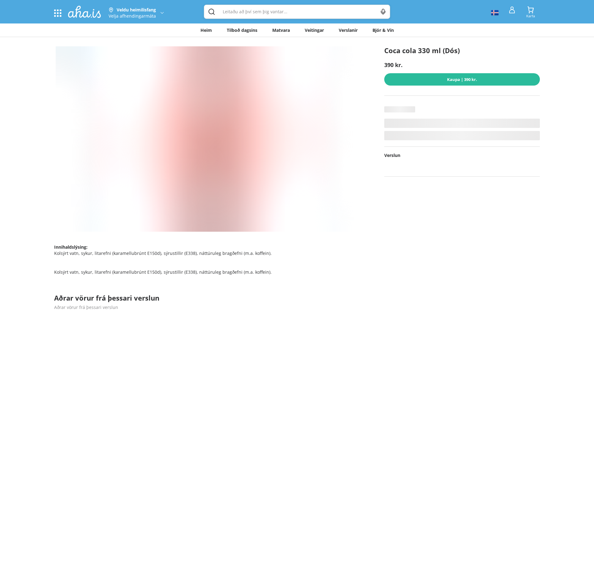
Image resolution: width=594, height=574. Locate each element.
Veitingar (314, 30)
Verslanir (348, 30)
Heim (206, 30)
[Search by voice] (383, 12)
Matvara (281, 30)
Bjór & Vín (383, 30)
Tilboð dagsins (242, 30)
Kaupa (462, 79)
